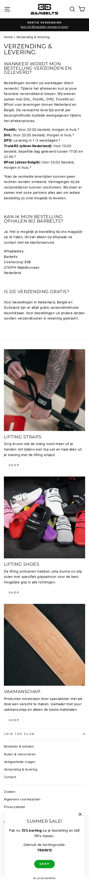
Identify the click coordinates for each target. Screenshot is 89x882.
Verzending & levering (20, 769)
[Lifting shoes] (44, 517)
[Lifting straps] (44, 390)
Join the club (19, 734)
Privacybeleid (14, 807)
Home (8, 37)
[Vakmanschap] (44, 645)
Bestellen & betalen (19, 746)
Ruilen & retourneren (20, 754)
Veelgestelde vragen (19, 762)
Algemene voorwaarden (22, 799)
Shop (14, 465)
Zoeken (9, 792)
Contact (10, 777)
